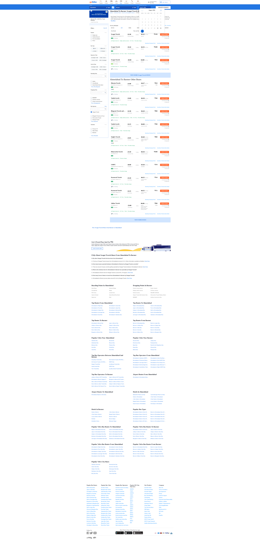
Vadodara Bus (95, 340)
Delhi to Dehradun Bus (91, 497)
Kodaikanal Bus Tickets (106, 515)
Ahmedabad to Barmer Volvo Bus (140, 429)
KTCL (131, 518)
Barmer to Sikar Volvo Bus (138, 451)
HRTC (131, 499)
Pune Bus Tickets (105, 509)
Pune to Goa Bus (90, 519)
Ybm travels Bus (119, 517)
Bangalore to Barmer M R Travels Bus (117, 379)
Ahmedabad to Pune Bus (97, 308)
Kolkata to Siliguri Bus (91, 515)
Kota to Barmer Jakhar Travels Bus (99, 384)
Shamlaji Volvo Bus (113, 464)
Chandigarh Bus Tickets (106, 519)
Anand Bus (111, 349)
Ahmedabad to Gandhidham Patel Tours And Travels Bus (145, 367)
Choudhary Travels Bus (97, 359)
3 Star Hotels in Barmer (114, 412)
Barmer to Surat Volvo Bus (156, 451)
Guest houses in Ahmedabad (139, 403)
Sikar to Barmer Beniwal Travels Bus (99, 381)
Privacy (160, 493)
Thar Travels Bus (95, 368)
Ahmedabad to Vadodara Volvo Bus (116, 456)
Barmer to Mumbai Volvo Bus (157, 453)
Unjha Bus (94, 349)
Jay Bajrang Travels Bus (114, 364)
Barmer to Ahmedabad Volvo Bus (140, 447)
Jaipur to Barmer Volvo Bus (156, 429)
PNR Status (146, 509)
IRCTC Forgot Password (149, 521)
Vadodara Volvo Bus (96, 464)
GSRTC (131, 505)
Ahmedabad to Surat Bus (97, 314)
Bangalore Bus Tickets (106, 489)
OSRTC (131, 497)
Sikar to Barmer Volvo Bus (156, 434)
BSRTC (131, 512)
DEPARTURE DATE (143, 5)
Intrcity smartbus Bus (120, 513)
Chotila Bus (111, 347)
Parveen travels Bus (120, 491)
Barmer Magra (112, 418)
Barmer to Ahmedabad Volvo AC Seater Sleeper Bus (162, 412)
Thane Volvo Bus (112, 473)
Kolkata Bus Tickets (105, 505)
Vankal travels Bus (95, 366)
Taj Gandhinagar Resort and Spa (158, 394)
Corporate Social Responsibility (165, 499)
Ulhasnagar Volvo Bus (114, 469)
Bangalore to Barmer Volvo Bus (139, 438)
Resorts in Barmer (113, 416)
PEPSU (131, 514)
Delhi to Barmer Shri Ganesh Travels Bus (100, 386)
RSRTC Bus (111, 362)
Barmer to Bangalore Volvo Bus (157, 456)
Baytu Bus (135, 345)
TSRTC (131, 495)
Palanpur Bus (112, 345)
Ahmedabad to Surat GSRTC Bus (158, 360)
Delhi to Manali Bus (91, 487)
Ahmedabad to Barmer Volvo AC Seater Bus (142, 416)
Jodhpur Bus (153, 340)
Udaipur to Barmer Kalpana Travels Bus (117, 384)
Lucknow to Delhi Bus (91, 523)
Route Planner (147, 501)
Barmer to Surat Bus (155, 327)
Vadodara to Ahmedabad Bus (157, 314)
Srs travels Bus (119, 507)
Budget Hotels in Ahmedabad (139, 401)
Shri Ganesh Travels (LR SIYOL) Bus (99, 362)
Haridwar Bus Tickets (105, 517)
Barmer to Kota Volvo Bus (138, 453)
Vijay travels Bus (119, 521)
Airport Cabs (147, 511)
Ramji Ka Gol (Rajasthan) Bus (157, 345)
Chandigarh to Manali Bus (92, 525)
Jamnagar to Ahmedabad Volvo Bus (99, 438)
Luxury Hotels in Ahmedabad (157, 401)
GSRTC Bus (111, 366)
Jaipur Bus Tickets (105, 521)
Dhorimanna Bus (136, 342)
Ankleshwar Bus (95, 342)
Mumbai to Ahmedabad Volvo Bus (99, 436)
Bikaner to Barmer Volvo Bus (157, 436)
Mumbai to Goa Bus (91, 495)
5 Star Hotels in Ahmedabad (157, 399)
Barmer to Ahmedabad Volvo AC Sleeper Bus (160, 418)
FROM (91, 5)
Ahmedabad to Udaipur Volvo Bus (99, 451)
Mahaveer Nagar (112, 421)
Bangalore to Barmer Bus (97, 332)
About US (161, 487)
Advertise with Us (162, 509)
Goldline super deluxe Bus (121, 519)
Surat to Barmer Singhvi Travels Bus (117, 386)
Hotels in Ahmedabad (137, 396)
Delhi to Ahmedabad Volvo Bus (115, 434)
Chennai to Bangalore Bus (92, 509)
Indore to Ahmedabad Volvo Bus (116, 429)
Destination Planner (148, 503)
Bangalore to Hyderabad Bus (93, 505)
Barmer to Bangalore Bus (156, 332)
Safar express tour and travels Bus (123, 525)
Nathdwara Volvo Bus (96, 471)
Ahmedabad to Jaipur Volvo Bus (116, 449)
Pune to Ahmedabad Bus (156, 308)
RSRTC (131, 507)
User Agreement (162, 491)
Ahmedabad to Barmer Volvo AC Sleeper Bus (142, 418)
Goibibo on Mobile (163, 501)
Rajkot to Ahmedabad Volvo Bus (98, 429)
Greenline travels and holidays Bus (123, 487)
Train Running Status (148, 507)
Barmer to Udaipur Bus (155, 325)
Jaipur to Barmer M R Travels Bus (116, 377)
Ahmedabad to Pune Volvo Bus (98, 449)
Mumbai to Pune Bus (91, 521)
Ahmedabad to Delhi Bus (114, 312)
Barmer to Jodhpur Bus (138, 325)
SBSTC (131, 501)
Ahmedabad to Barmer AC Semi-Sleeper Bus (142, 421)
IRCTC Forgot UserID (149, 519)
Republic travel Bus (120, 499)
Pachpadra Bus (154, 342)
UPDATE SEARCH (163, 7)
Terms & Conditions (163, 489)
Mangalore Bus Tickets (106, 513)
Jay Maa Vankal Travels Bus (115, 368)
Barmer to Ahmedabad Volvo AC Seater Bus (160, 416)
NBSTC (131, 520)
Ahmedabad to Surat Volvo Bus (98, 456)
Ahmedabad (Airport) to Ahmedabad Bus (100, 394)
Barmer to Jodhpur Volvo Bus (139, 449)
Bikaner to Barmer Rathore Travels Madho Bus (119, 381)
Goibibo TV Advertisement (164, 503)
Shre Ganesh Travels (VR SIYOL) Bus (117, 359)
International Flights (148, 493)
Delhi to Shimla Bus (91, 513)
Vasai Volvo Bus (112, 471)
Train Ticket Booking (148, 499)
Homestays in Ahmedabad (156, 403)
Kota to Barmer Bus (96, 330)
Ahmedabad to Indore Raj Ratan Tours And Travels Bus (162, 358)
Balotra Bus (135, 349)
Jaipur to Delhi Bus (91, 489)
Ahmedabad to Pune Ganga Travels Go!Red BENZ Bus (162, 362)
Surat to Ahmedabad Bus (156, 312)
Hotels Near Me (147, 515)
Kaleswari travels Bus (120, 509)
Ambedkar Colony (95, 421)
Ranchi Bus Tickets (105, 525)
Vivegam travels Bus (120, 493)
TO (116, 5)
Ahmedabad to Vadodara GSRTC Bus (141, 358)
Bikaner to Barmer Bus (114, 330)
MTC (131, 522)
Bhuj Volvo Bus (95, 473)
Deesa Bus (135, 347)
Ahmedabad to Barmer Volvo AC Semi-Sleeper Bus (144, 414)
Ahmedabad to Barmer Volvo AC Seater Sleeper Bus (144, 412)
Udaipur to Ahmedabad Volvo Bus (99, 434)
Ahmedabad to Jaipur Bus (114, 308)
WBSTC (131, 516)
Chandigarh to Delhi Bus (92, 491)
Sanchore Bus (136, 340)
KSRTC (131, 508)
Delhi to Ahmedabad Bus (156, 310)
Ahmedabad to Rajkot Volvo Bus (98, 447)
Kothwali (93, 418)
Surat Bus (94, 347)
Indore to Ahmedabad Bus (156, 305)
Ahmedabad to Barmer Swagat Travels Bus (101, 379)
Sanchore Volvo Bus (113, 466)
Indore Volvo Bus (95, 466)
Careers (160, 497)
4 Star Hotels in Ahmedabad (139, 399)
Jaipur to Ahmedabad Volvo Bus (98, 431)
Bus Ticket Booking (148, 495)
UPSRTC (132, 493)
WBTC (131, 510)
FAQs (160, 507)
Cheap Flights (147, 505)
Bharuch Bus (112, 342)
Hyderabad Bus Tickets (106, 491)
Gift (159, 513)
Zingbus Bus (118, 501)
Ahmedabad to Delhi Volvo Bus (115, 453)
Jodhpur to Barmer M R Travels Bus (99, 377)
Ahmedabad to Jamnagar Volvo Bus (99, 453)
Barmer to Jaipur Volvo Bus (156, 447)
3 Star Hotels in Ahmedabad (157, 396)
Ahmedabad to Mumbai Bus (115, 310)
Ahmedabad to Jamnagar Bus (98, 312)
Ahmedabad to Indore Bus (114, 305)
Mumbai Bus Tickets (105, 501)
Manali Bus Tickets (105, 503)
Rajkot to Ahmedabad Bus (138, 305)
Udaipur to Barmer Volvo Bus (157, 431)
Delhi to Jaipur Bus (91, 507)
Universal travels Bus (120, 495)
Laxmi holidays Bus (120, 523)
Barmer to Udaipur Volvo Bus (157, 449)
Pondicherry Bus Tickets (106, 507)
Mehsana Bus (94, 345)
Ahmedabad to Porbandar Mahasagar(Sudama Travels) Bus (146, 360)
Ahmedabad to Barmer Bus (97, 323)
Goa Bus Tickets (104, 487)
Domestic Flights (148, 491)
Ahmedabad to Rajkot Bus (97, 305)
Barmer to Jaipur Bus (155, 323)
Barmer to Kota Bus (137, 330)
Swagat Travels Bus (96, 364)
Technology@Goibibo (163, 505)
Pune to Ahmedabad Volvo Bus (115, 431)
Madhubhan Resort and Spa (139, 394)
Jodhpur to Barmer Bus (96, 325)
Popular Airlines (147, 517)
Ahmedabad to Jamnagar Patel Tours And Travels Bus (144, 362)
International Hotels (148, 489)
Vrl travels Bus (119, 497)
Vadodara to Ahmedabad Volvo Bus (116, 438)
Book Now (147, 261)
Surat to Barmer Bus (96, 327)
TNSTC (131, 491)
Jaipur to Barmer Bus (113, 323)
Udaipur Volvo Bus (95, 469)
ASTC (131, 503)
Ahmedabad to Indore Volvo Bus (116, 447)
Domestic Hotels (147, 487)
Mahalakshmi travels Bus (121, 511)
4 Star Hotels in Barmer (97, 414)
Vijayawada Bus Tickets (106, 511)
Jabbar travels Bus (120, 503)
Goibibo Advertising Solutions (150, 523)
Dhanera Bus (153, 347)
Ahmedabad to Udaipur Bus (97, 310)
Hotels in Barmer (95, 412)
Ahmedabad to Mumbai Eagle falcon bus (141, 364)
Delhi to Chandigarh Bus (92, 499)
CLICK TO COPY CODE (97, 248)
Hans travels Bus (119, 489)
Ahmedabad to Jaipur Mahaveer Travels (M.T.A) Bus (162, 364)
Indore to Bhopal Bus (91, 511)
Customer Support (163, 495)
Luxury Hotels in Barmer (97, 416)
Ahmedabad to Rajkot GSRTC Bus (158, 367)
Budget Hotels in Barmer (114, 414)
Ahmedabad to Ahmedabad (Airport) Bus (141, 377)
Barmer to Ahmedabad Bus (139, 323)
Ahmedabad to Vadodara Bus (115, 314)
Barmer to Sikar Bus (137, 327)
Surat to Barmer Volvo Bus (138, 434)
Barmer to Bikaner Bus (138, 332)
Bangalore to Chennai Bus (92, 501)
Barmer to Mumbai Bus (155, 330)
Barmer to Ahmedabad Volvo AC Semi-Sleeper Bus (161, 414)
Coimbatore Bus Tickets (106, 499)
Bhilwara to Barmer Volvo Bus (157, 438)
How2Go (161, 515)
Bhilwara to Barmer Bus (114, 332)
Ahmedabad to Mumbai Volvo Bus (116, 451)
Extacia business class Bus (121, 515)
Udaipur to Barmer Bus (114, 325)
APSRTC (132, 489)
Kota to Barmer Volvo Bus (138, 436)
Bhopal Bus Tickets (105, 523)
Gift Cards (161, 511)
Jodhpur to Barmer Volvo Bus (139, 431)
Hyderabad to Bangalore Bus (93, 503)
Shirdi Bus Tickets (105, 497)
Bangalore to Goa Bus (91, 493)
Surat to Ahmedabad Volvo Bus (115, 436)
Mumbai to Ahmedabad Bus (139, 312)
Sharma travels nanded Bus (121, 505)
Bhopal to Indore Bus (91, 517)
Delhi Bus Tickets (104, 495)
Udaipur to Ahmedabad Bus (139, 310)
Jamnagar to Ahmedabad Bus (139, 314)
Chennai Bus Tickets (105, 493)
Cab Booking (147, 497)
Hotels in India (147, 513)
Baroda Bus (111, 340)
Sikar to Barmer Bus (113, 327)
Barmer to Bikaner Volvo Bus (139, 456)
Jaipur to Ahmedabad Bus (138, 308)
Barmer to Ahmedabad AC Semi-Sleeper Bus (160, 421)
